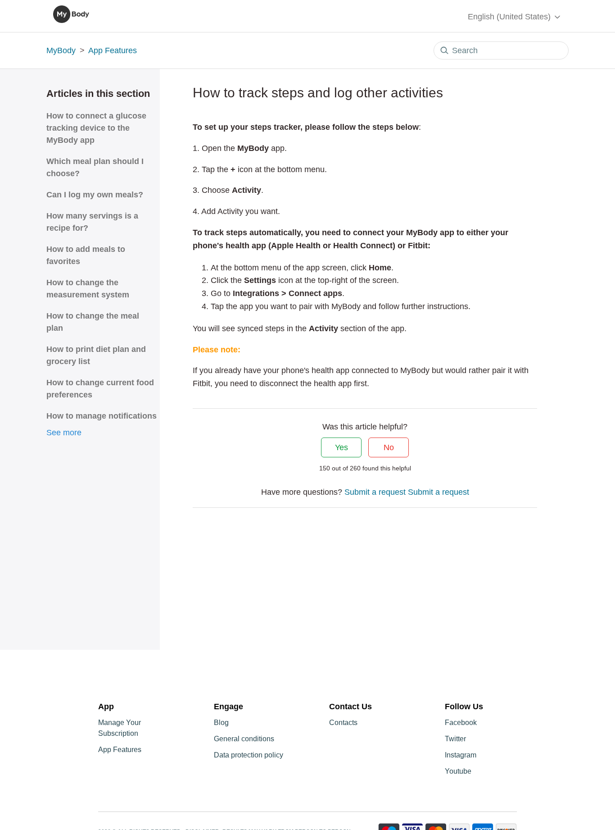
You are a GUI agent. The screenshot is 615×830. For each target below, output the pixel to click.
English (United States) (510, 16)
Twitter (455, 739)
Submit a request (375, 492)
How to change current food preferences (100, 388)
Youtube (458, 771)
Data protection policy (248, 755)
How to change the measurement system (87, 288)
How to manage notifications (101, 415)
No (389, 447)
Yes (341, 447)
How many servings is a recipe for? (92, 222)
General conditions (244, 739)
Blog (221, 722)
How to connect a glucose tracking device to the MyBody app (96, 128)
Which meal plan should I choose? (95, 167)
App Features (112, 50)
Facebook (461, 722)
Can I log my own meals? (94, 194)
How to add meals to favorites (85, 255)
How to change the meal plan (92, 322)
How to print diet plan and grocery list (96, 355)
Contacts (343, 722)
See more (63, 432)
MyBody (61, 50)
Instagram (460, 755)
